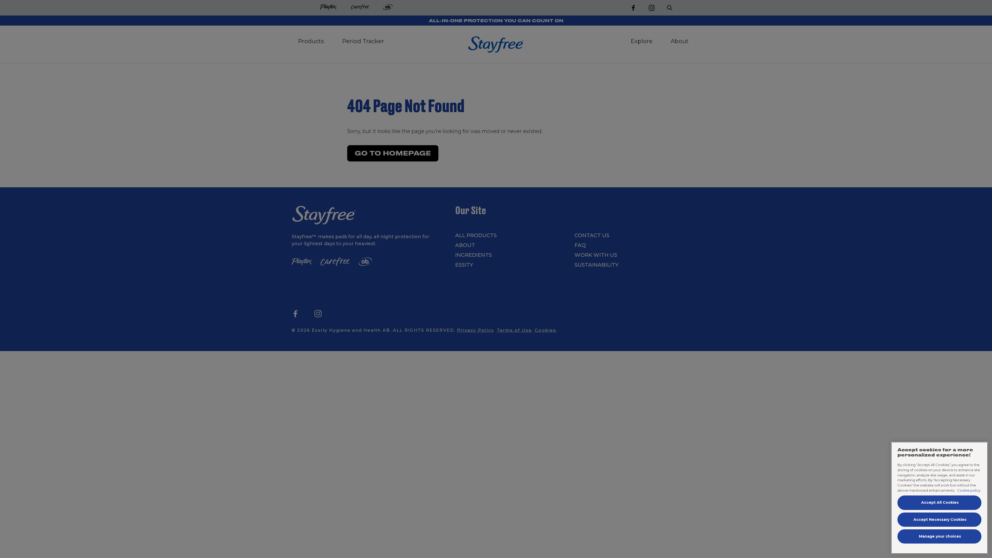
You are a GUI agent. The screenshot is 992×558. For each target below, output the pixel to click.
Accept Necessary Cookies (939, 519)
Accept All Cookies (940, 502)
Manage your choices (940, 536)
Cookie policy (968, 490)
